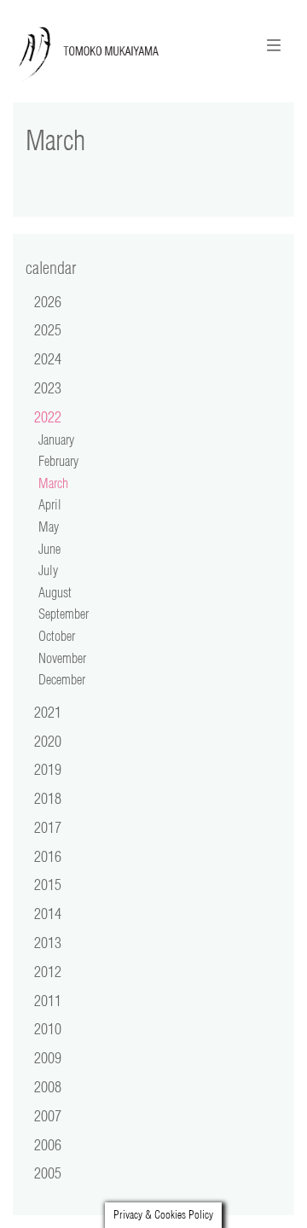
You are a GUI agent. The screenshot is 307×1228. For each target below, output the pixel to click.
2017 (47, 827)
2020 (47, 740)
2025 (47, 329)
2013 (47, 942)
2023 (47, 387)
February (58, 460)
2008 (47, 1086)
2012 (47, 971)
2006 (47, 1144)
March (53, 483)
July (48, 570)
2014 (47, 913)
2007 (47, 1115)
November (62, 657)
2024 (47, 358)
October (56, 635)
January (56, 439)
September (63, 613)
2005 (47, 1172)
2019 (47, 768)
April (49, 504)
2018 (47, 798)
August (55, 592)
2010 (47, 1028)
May (48, 526)
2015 (47, 884)
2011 (47, 1000)
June (49, 548)
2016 (47, 856)
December (61, 679)
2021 (47, 711)
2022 (47, 416)
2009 (47, 1057)
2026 (47, 301)
